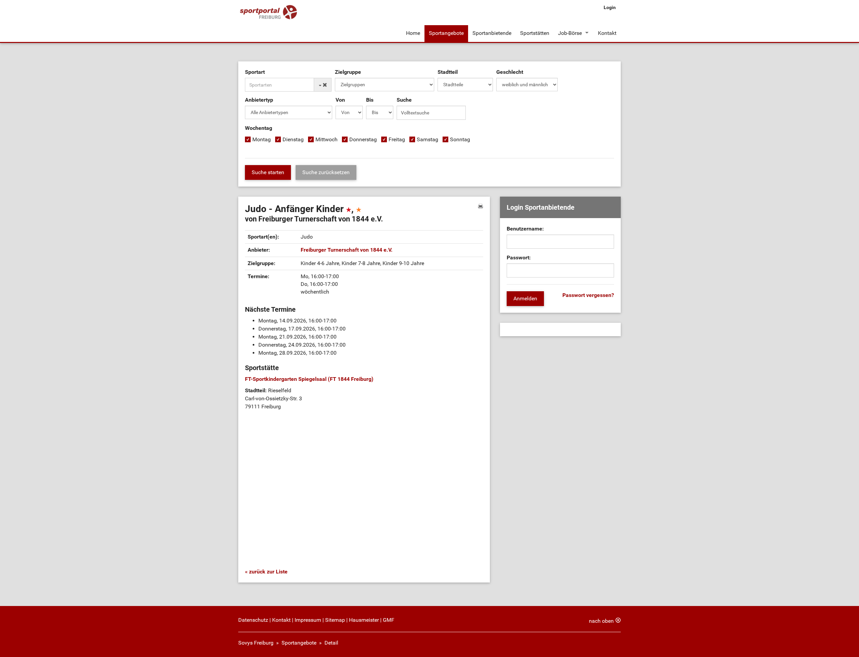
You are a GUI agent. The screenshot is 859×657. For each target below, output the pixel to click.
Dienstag (293, 139)
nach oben (601, 621)
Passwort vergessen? (588, 295)
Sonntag (460, 139)
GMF (388, 620)
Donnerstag (363, 139)
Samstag (427, 139)
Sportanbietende (491, 33)
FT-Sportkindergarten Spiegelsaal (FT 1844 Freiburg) (309, 379)
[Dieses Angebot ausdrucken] (480, 206)
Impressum (308, 620)
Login (610, 7)
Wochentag (258, 128)
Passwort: (519, 257)
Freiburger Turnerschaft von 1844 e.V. (347, 250)
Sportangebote (446, 33)
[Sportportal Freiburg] (268, 12)
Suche (404, 100)
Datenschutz (253, 620)
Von (340, 100)
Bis (369, 100)
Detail (331, 643)
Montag (261, 139)
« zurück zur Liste (266, 571)
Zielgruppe (348, 72)
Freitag (397, 139)
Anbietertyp (259, 100)
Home (413, 33)
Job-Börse (570, 33)
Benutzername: (525, 228)
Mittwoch (326, 139)
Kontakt (607, 33)
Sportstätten (534, 33)
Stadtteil (448, 72)
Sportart (255, 72)
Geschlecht (509, 72)
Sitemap (335, 620)
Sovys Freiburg (255, 643)
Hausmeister (364, 620)
